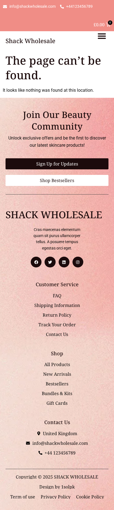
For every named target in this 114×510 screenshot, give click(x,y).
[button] (101, 36)
